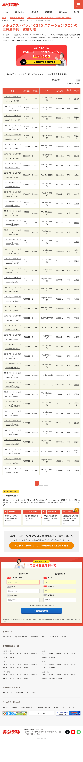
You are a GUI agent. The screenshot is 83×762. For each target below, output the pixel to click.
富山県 (12, 664)
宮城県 (76, 194)
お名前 (50, 577)
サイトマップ (31, 692)
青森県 (12, 654)
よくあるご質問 (7, 692)
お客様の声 (19, 692)
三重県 (44, 668)
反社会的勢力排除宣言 (43, 707)
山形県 (5, 657)
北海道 (76, 337)
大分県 (73, 674)
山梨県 (33, 664)
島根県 (12, 674)
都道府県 (51, 595)
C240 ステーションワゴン (12, 99)
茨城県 (76, 156)
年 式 (13, 586)
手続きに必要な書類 (21, 637)
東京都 (76, 108)
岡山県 (19, 674)
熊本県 (76, 413)
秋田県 (33, 654)
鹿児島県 (52, 678)
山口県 (76, 270)
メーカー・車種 (16, 577)
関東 (43, 651)
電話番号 (51, 586)
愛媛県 (76, 461)
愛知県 (76, 99)
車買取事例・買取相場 (17, 18)
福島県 (12, 657)
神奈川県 (52, 657)
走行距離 (14, 595)
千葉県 (76, 165)
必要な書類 (34, 12)
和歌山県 (52, 668)
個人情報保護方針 (26, 707)
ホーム (5, 12)
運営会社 (76, 12)
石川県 (19, 664)
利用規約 (31, 605)
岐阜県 (12, 668)
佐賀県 (51, 674)
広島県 (26, 674)
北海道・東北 (7, 651)
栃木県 (76, 146)
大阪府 (76, 175)
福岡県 (76, 366)
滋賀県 (66, 664)
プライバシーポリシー (42, 605)
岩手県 (19, 654)
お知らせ (71, 707)
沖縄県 (60, 678)
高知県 (26, 678)
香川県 (12, 678)
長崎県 (58, 674)
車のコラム (63, 12)
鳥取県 (5, 674)
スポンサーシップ (59, 707)
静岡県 (76, 289)
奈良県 (73, 664)
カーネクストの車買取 (59, 637)
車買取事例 (48, 12)
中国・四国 (6, 672)
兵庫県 (76, 385)
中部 (4, 661)
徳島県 (5, 678)
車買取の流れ (19, 12)
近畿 (43, 661)
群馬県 (58, 654)
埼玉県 (76, 432)
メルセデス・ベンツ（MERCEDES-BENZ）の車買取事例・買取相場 (49, 18)
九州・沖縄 (45, 672)
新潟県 (5, 664)
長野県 (76, 204)
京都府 (76, 346)
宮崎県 (44, 678)
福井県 (26, 664)
